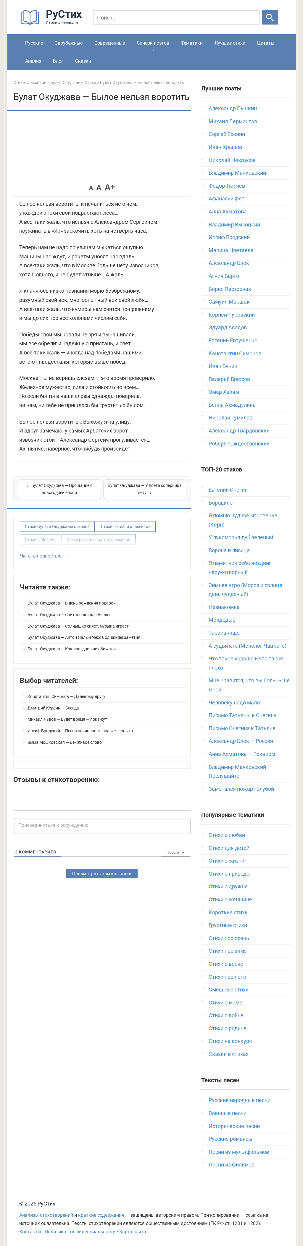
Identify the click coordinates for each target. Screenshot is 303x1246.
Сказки (83, 61)
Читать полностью (41, 556)
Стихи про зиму (228, 951)
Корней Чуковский (232, 315)
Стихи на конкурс (230, 1041)
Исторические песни (234, 1126)
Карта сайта (132, 1231)
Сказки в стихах (229, 1054)
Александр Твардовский (239, 430)
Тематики (192, 43)
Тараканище (224, 633)
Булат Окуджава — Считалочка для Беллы (69, 614)
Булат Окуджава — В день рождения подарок (72, 603)
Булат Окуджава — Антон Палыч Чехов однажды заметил (84, 637)
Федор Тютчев (227, 186)
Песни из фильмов (231, 1164)
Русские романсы (230, 1139)
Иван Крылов (225, 147)
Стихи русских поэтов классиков (98, 539)
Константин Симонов (235, 353)
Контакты (30, 1231)
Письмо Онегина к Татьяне (242, 728)
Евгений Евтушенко (233, 340)
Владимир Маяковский (237, 173)
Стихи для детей (229, 848)
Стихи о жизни (226, 861)
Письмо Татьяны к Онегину (242, 715)
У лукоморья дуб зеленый (241, 537)
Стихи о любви (227, 835)
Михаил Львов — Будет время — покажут (67, 719)
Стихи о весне (226, 964)
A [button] (91, 187)
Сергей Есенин (227, 134)
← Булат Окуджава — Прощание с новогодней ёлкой (59, 489)
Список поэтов (153, 43)
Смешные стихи (229, 989)
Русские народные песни (239, 1100)
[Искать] (270, 17)
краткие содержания (101, 1215)
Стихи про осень (229, 938)
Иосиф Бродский (229, 237)
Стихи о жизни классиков (126, 526)
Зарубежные (69, 43)
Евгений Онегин (228, 490)
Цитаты (265, 43)
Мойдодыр (222, 620)
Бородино (221, 503)
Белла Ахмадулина (232, 405)
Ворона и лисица (229, 550)
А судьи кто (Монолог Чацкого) (247, 646)
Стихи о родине (227, 1028)
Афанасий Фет (226, 198)
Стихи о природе (229, 874)
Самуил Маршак (229, 302)
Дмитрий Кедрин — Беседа (53, 708)
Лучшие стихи (230, 43)
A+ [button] (110, 187)
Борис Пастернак (230, 289)
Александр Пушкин (233, 108)
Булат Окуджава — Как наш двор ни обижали (72, 649)
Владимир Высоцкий (234, 224)
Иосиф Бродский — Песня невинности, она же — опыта (80, 730)
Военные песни (227, 1113)
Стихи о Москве (40, 539)
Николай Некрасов (232, 160)
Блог (58, 61)
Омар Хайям (224, 392)
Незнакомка (224, 607)
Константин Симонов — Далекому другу (66, 696)
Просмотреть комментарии (102, 873)
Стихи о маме (225, 1002)
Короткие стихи (228, 912)
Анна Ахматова (228, 211)
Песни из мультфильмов (239, 1152)
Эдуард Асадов (228, 327)
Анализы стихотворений (46, 1215)
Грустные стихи (228, 925)
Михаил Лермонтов (233, 121)
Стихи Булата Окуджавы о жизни (57, 526)
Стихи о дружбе (228, 886)
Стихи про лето (227, 977)
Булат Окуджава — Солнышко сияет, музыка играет (78, 626)
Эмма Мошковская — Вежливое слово (65, 742)
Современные (109, 43)
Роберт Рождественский (239, 443)
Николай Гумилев (230, 417)
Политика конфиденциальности (80, 1231)
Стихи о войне (226, 1015)
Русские (34, 43)
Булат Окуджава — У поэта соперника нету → (145, 489)
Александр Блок (229, 263)
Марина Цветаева (231, 250)
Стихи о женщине (230, 899)
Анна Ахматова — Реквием (242, 754)
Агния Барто (224, 276)
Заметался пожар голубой (241, 789)
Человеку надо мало (234, 702)
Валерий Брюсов (229, 379)
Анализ (33, 61)
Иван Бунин (223, 366)
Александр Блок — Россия (241, 741)
